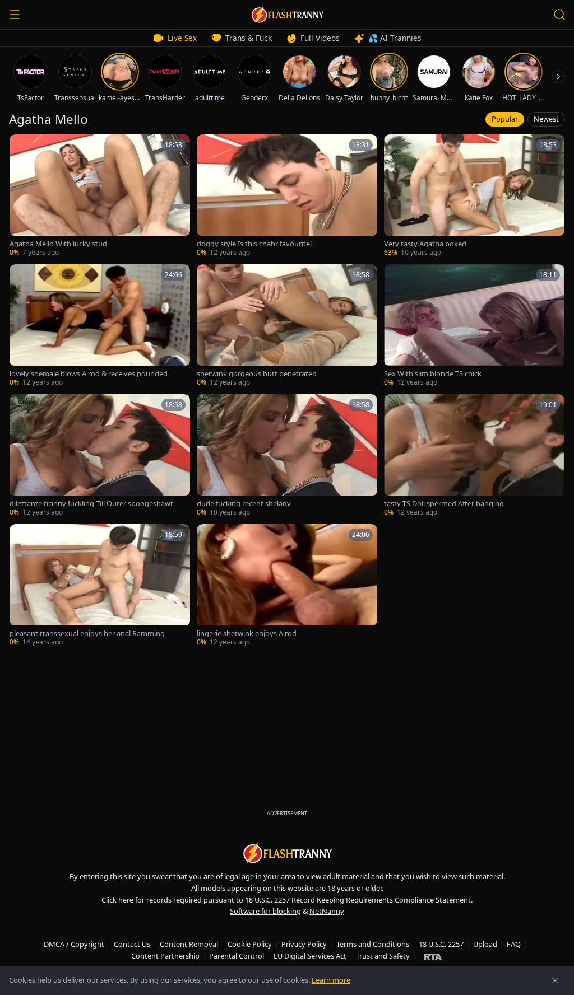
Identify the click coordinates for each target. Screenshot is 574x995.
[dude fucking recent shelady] (287, 455)
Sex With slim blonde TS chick (433, 373)
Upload (485, 944)
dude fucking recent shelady (244, 503)
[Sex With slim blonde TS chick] (474, 325)
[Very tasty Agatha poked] (474, 196)
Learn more (331, 980)
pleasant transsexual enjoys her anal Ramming (87, 633)
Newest (546, 119)
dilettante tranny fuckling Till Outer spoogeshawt (91, 503)
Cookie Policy (250, 944)
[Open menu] (14, 14)
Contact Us (132, 944)
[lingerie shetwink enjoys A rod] (287, 585)
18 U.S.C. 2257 (441, 944)
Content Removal (189, 944)
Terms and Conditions (372, 944)
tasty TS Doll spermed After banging (444, 503)
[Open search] (559, 14)
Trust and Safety (383, 956)
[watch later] (22, 147)
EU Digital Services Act (310, 956)
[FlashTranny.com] (287, 15)
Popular (505, 119)
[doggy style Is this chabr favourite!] (287, 196)
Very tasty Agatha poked (425, 243)
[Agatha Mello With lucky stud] (100, 196)
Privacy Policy (304, 944)
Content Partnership (165, 956)
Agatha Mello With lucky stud (58, 243)
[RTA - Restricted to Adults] (433, 956)
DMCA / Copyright (74, 944)
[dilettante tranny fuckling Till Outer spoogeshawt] (100, 455)
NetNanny (326, 911)
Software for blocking (265, 911)
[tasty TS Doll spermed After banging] (474, 455)
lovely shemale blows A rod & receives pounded (89, 373)
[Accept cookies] (555, 980)
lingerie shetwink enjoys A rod (247, 633)
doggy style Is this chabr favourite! (254, 243)
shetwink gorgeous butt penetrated (257, 373)
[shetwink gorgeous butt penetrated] (287, 325)
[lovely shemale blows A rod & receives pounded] (100, 325)
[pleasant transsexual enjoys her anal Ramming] (100, 585)
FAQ (514, 944)
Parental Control (236, 956)
